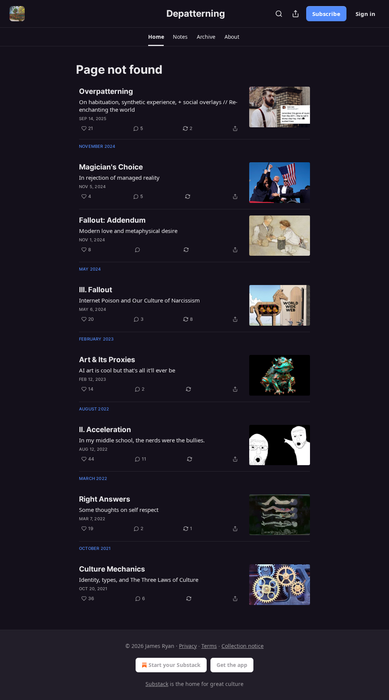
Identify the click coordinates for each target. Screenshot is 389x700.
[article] (194, 110)
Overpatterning (106, 91)
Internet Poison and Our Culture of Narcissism (139, 300)
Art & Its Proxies (107, 359)
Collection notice (242, 645)
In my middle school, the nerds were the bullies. (142, 440)
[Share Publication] (295, 13)
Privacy (188, 645)
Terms (209, 645)
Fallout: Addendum (112, 220)
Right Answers (104, 499)
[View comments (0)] (137, 249)
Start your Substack (175, 664)
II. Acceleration (105, 429)
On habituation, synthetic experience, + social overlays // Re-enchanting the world (158, 105)
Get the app (232, 664)
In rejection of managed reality (119, 177)
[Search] (278, 13)
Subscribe (326, 13)
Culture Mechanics (112, 569)
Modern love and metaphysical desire (128, 230)
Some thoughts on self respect (118, 509)
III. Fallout (95, 289)
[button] (156, 37)
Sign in (365, 13)
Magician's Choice (111, 167)
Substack (156, 683)
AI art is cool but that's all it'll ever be (127, 370)
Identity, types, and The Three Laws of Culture (138, 579)
